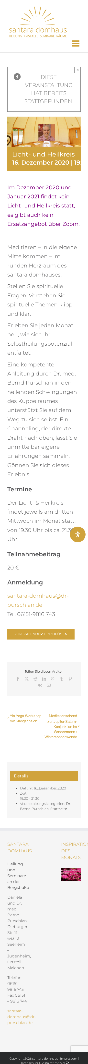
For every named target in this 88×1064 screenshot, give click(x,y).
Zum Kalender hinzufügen (40, 634)
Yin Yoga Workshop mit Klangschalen (25, 718)
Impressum (68, 1058)
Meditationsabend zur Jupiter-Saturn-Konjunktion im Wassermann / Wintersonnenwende (60, 726)
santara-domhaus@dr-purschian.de (21, 1017)
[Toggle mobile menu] (76, 43)
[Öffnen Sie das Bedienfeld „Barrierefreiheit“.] (78, 534)
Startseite (58, 809)
